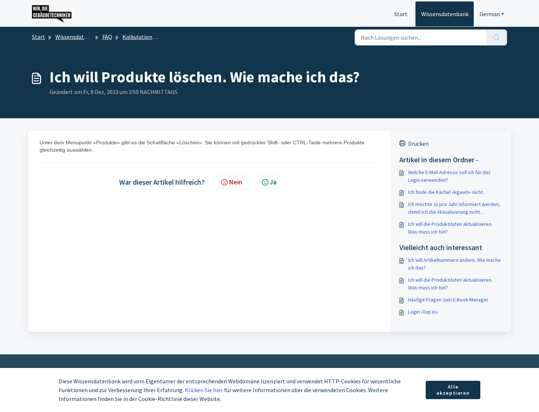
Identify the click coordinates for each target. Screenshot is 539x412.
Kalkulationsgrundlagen (153, 36)
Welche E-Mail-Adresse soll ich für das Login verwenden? (449, 176)
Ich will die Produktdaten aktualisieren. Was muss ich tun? (450, 228)
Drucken (418, 143)
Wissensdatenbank (445, 14)
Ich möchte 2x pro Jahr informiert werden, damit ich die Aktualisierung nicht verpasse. (454, 208)
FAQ (107, 36)
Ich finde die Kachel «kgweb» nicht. (446, 192)
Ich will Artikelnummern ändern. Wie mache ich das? (454, 264)
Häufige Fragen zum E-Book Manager (448, 299)
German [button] (490, 14)
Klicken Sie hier (204, 390)
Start (400, 14)
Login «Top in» (423, 311)
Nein (235, 182)
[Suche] (496, 37)
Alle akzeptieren (453, 390)
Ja (273, 182)
